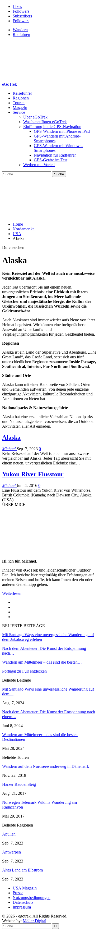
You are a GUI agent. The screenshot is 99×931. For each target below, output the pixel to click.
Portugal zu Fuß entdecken (24, 671)
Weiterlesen (11, 593)
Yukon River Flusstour (33, 474)
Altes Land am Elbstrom (22, 870)
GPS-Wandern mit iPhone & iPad (62, 131)
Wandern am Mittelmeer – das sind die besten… (42, 662)
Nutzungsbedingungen (31, 897)
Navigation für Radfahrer (55, 155)
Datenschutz (23, 902)
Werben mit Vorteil (39, 164)
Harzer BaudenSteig (19, 784)
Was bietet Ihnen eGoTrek (45, 122)
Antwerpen (11, 852)
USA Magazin (25, 888)
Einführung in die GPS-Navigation (52, 126)
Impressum (22, 907)
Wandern (20, 30)
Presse (18, 893)
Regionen (21, 98)
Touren (19, 103)
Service (19, 112)
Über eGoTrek (35, 117)
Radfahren (21, 34)
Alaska (11, 437)
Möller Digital (34, 921)
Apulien (9, 834)
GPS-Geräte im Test (50, 160)
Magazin (20, 107)
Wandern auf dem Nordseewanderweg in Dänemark (45, 766)
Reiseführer (22, 93)
